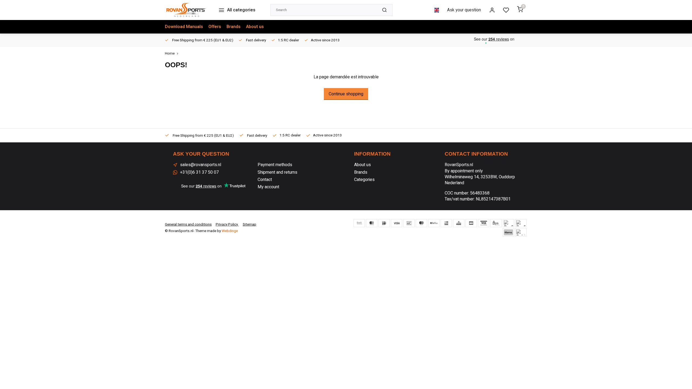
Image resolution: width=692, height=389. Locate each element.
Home (170, 53)
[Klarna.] (508, 232)
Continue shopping (346, 94)
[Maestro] (421, 223)
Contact (265, 180)
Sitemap (249, 224)
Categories (364, 180)
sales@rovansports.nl (200, 165)
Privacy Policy (227, 224)
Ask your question (464, 10)
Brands (234, 27)
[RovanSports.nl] (186, 10)
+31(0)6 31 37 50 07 (199, 172)
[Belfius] (434, 223)
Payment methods (275, 165)
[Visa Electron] (483, 223)
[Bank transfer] (359, 223)
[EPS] (496, 223)
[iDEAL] (384, 223)
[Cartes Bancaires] (471, 223)
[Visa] (396, 223)
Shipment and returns (277, 172)
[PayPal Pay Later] (521, 223)
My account (268, 187)
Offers (214, 27)
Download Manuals (184, 27)
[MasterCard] (371, 223)
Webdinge (230, 231)
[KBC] (458, 223)
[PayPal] (508, 223)
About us (255, 27)
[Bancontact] (409, 223)
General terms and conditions (188, 224)
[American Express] (446, 223)
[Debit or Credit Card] (521, 232)
